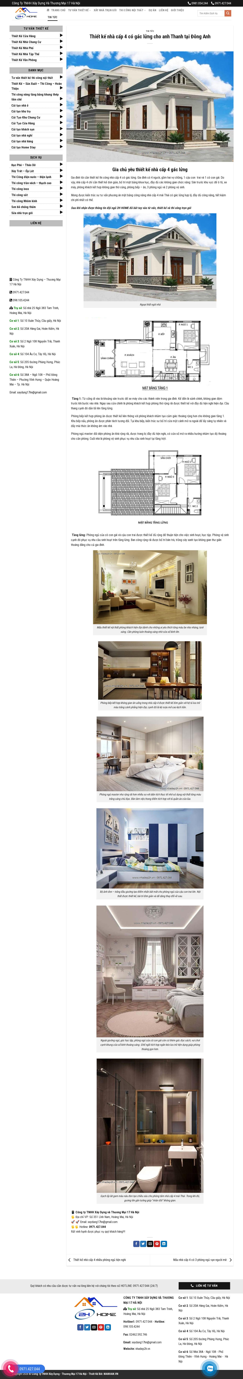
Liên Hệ (163, 10)
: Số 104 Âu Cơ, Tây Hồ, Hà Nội (32, 354)
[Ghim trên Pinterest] (157, 1244)
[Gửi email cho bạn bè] (150, 1244)
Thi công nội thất (131, 10)
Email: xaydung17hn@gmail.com (28, 392)
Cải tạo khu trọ (21, 111)
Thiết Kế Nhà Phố (22, 48)
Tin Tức (53, 17)
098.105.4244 (20, 300)
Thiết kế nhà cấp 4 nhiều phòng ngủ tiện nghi (99, 1260)
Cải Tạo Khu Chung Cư (25, 117)
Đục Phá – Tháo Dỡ (23, 165)
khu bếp (139, 421)
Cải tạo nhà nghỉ (21, 135)
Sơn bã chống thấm (23, 207)
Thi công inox (20, 189)
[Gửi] (228, 13)
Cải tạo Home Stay (23, 147)
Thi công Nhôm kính (24, 201)
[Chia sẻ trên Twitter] (143, 1244)
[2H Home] (26, 13)
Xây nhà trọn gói (105, 10)
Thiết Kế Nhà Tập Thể (25, 54)
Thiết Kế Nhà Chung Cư (26, 42)
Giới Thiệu (177, 10)
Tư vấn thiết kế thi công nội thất (32, 78)
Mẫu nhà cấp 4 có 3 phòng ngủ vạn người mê (200, 1260)
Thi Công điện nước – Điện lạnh (31, 177)
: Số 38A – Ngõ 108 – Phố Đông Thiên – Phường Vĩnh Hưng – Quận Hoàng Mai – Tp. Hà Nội (34, 379)
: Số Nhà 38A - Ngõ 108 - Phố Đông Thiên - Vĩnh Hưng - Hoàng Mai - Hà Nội (203, 1356)
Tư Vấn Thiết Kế (78, 10)
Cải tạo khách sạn (22, 129)
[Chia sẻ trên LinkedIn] (164, 1244)
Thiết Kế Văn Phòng (24, 60)
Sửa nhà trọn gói (22, 213)
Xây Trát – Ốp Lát (22, 171)
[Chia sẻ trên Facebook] (136, 1244)
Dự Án (152, 10)
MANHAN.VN (111, 1374)
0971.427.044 (21, 292)
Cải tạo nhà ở (19, 105)
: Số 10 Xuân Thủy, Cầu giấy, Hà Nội (35, 321)
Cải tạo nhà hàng (22, 141)
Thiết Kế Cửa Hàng (23, 36)
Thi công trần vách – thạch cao (31, 183)
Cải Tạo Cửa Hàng (23, 123)
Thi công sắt (19, 195)
